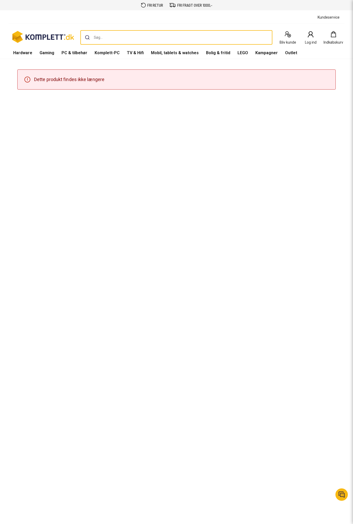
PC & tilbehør (74, 52)
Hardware (22, 52)
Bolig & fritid (218, 52)
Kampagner (266, 52)
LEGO (242, 52)
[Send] (87, 37)
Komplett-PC (107, 52)
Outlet (291, 52)
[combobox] (176, 37)
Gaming (47, 52)
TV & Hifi (135, 52)
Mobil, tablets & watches (175, 52)
